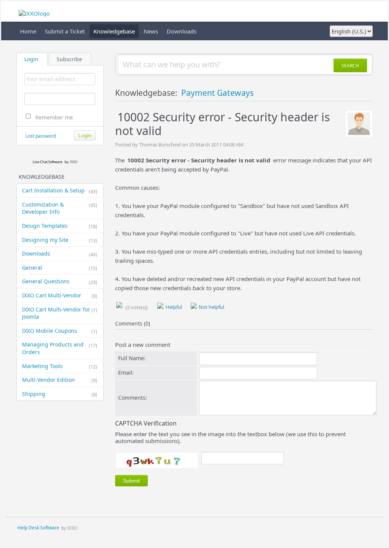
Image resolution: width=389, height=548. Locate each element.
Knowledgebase (114, 31)
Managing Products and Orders (59, 348)
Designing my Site (59, 240)
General (59, 268)
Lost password (40, 136)
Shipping (59, 394)
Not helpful (211, 306)
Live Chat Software (47, 161)
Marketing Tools (59, 366)
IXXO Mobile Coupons (59, 331)
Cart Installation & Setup (59, 190)
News (151, 31)
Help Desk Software (38, 528)
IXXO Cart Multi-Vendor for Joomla (59, 313)
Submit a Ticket (65, 31)
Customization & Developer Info (59, 208)
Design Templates (59, 226)
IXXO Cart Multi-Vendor (59, 295)
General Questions (59, 281)
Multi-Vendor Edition (59, 380)
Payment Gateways (217, 92)
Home (28, 31)
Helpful (173, 306)
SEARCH (350, 65)
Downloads (181, 31)
